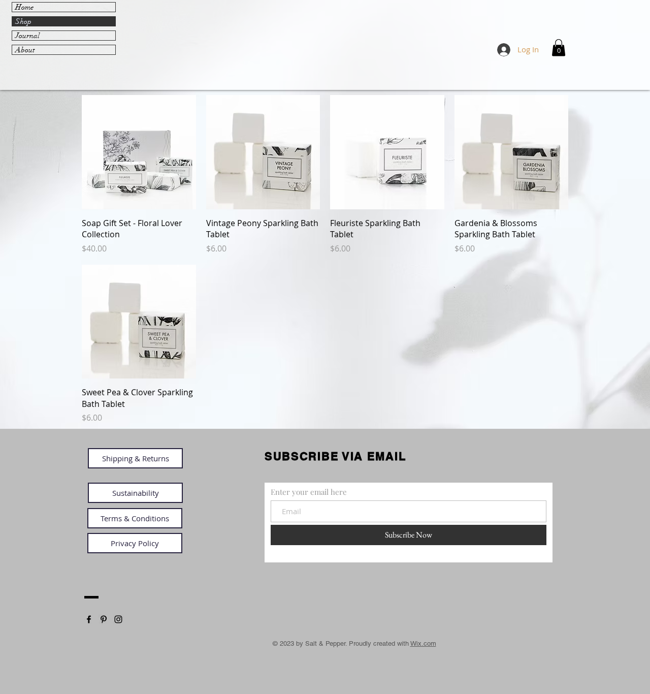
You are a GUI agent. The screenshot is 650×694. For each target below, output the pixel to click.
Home (24, 7)
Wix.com (423, 643)
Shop (23, 21)
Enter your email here (309, 492)
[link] (558, 47)
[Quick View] (139, 152)
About (25, 49)
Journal (27, 35)
